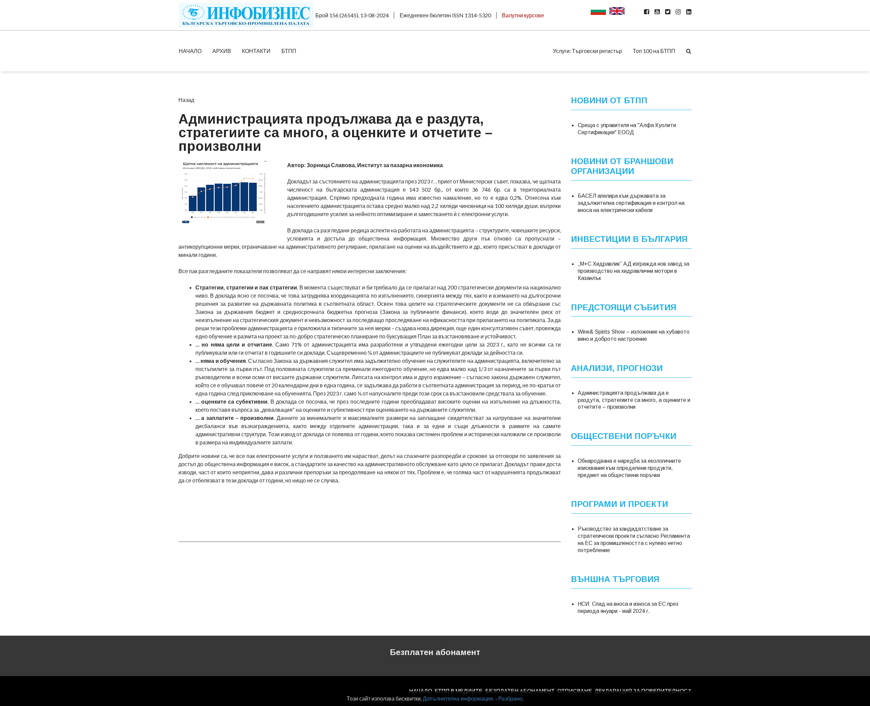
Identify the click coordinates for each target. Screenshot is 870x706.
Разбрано (510, 698)
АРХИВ (221, 51)
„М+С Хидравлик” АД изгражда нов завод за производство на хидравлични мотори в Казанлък (633, 271)
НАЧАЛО (190, 51)
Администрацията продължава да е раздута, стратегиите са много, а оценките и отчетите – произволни (634, 400)
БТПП (288, 51)
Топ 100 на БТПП (654, 51)
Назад (186, 99)
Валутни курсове (523, 15)
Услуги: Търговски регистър (587, 51)
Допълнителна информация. (458, 698)
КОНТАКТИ (256, 51)
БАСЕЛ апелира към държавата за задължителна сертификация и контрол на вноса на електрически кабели (631, 203)
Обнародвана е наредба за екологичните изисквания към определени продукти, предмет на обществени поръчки (629, 468)
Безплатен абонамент (435, 652)
